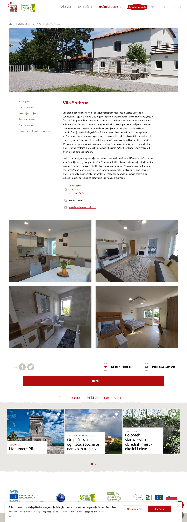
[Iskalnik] (165, 7)
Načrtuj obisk (19, 24)
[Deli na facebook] (22, 367)
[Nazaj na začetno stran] (12, 7)
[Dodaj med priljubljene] (58, 414)
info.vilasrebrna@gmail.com (82, 207)
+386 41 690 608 (77, 200)
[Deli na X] (30, 367)
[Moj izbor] (152, 7)
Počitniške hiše (43, 24)
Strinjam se (159, 509)
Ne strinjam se (134, 509)
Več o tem (14, 516)
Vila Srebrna (55, 24)
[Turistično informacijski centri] (159, 7)
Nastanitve (30, 24)
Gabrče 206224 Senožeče (76, 190)
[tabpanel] (35, 436)
